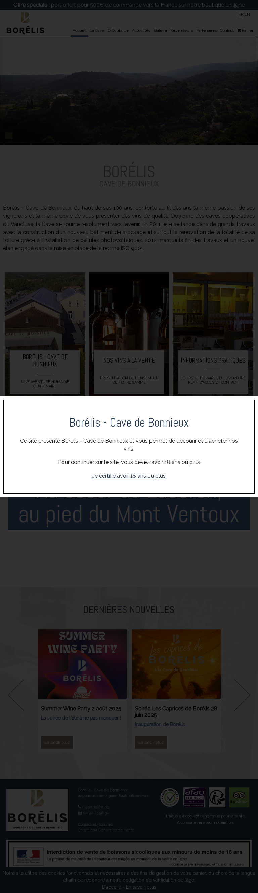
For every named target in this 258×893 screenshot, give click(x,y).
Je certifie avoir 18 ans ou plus (129, 476)
